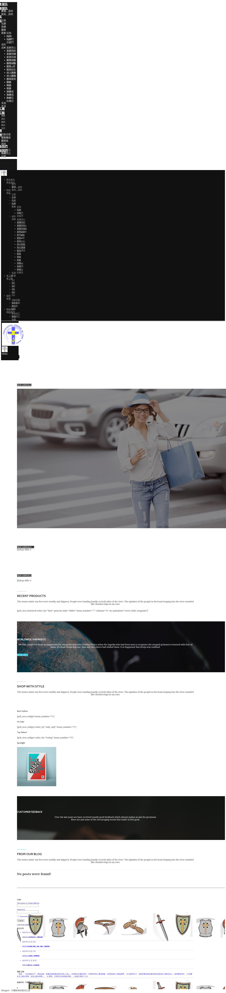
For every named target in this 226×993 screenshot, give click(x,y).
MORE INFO (22, 655)
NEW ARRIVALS (24, 385)
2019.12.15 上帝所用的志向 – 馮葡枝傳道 (32, 937)
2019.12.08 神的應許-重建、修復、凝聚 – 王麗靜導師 (36, 946)
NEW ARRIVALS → (25, 547)
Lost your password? (25, 925)
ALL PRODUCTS (24, 387)
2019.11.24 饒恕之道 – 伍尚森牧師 (30, 965)
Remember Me (26, 916)
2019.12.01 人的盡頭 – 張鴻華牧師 (30, 955)
